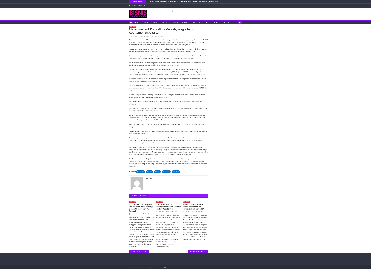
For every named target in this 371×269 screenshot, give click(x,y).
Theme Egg (162, 267)
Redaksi (226, 22)
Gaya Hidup (166, 22)
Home (136, 22)
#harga (157, 172)
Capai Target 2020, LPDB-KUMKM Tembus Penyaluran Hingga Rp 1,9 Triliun (140, 251)
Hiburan (175, 22)
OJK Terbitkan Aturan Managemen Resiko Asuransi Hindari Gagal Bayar (168, 206)
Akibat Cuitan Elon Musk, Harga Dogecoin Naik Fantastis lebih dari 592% (193, 206)
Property (217, 22)
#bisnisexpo (140, 172)
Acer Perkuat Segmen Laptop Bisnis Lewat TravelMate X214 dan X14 (171, 3)
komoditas (176, 172)
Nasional (145, 22)
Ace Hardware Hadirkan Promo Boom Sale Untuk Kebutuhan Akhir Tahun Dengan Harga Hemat (199, 251)
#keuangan (166, 172)
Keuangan (185, 22)
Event (208, 22)
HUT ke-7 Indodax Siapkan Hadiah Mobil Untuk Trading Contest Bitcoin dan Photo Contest (141, 207)
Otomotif (155, 22)
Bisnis (201, 22)
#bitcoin (149, 172)
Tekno (194, 22)
